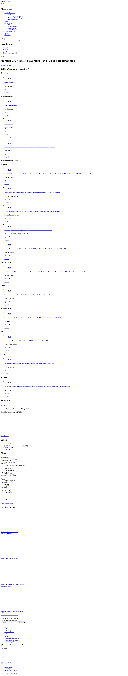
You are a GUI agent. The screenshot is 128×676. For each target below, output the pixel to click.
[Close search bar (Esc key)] (3, 3)
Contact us (7, 633)
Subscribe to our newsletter (10, 620)
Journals (10, 14)
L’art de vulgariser (8, 124)
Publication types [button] (9, 13)
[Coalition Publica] (6, 663)
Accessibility (8, 630)
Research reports (13, 19)
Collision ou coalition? (9, 82)
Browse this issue (6, 65)
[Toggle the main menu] (1, 5)
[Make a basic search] (1, 3)
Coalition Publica (13, 26)
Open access (12, 28)
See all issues (5, 436)
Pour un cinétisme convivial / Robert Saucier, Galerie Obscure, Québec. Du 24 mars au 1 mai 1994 (27, 294)
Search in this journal (10, 444)
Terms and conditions (7, 503)
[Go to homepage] (5, 1)
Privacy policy (8, 667)
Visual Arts (7, 489)
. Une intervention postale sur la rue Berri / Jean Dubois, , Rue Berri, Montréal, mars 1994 (29, 146)
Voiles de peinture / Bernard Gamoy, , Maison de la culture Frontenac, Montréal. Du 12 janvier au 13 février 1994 (32, 192)
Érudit (10, 24)
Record (6, 92)
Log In (6, 21)
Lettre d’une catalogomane (10, 105)
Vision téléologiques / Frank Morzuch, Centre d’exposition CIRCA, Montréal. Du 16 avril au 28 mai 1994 (28, 230)
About (10, 23)
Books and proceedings (15, 18)
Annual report (12, 30)
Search (3, 38)
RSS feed (7, 449)
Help (5, 628)
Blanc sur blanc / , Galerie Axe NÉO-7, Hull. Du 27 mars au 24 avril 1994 (26, 340)
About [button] (6, 23)
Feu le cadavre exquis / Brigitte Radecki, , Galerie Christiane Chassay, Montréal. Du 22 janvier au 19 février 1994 (33, 211)
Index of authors (9, 447)
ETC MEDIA (8, 492)
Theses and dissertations (15, 16)
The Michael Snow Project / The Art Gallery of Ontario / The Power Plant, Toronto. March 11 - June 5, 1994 (29, 363)
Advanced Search (9, 31)
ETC (5, 51)
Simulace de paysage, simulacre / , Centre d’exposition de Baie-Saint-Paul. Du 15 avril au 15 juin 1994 (32, 317)
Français (6, 33)
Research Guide (9, 632)
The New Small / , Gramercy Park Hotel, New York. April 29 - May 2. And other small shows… (37, 386)
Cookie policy (8, 669)
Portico (12, 462)
